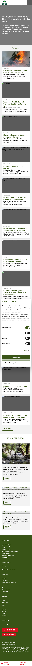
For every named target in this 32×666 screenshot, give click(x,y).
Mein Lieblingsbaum (7, 544)
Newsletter (4, 607)
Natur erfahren (5, 567)
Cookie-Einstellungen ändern (9, 642)
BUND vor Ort (5, 584)
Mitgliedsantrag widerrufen (8, 644)
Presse (3, 600)
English (4, 609)
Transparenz (5, 587)
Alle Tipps (7, 428)
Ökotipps (4, 566)
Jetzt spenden (7, 663)
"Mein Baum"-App (6, 546)
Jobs (3, 586)
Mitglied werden (6, 548)
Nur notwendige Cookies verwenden (16, 362)
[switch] (27, 333)
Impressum (5, 602)
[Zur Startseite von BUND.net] (4, 2)
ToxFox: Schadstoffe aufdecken (10, 551)
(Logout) (4, 615)
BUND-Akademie (6, 553)
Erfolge (4, 578)
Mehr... (28, 651)
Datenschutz (5, 591)
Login (3, 613)
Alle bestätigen (16, 357)
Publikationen (5, 606)
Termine (4, 604)
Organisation (5, 580)
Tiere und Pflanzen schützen (9, 569)
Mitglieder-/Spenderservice (9, 582)
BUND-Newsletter (6, 549)
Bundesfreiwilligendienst (8, 555)
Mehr (25, 350)
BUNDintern (5, 557)
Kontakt (4, 611)
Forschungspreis (6, 589)
